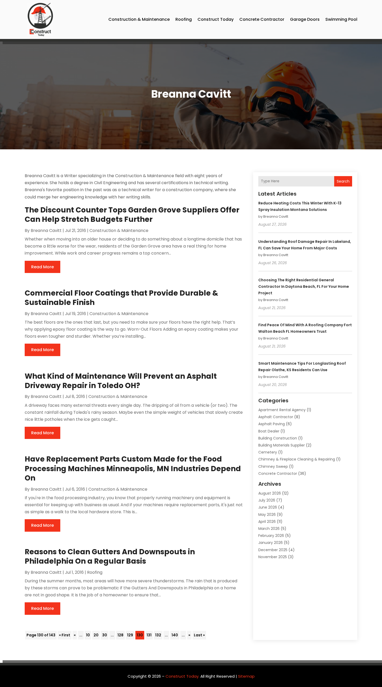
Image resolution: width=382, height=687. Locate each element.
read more (42, 267)
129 (130, 635)
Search (343, 181)
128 (120, 635)
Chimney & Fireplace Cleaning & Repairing (296, 459)
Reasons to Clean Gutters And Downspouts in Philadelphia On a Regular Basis (110, 556)
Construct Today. (182, 676)
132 (158, 635)
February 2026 (271, 535)
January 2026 (270, 542)
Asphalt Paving (271, 423)
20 (96, 635)
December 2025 (272, 549)
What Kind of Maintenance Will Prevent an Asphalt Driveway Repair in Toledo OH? (121, 381)
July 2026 (266, 500)
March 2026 (269, 528)
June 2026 (267, 507)
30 (104, 635)
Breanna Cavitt (46, 231)
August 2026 (269, 493)
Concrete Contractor (261, 19)
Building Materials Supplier (281, 445)
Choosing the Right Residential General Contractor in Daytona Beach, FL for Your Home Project (303, 286)
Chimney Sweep (273, 466)
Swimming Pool (341, 19)
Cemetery (267, 452)
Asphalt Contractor (275, 416)
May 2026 (267, 514)
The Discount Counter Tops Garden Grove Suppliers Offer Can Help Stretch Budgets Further (132, 214)
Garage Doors (305, 19)
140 (175, 635)
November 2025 (272, 556)
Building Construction (277, 438)
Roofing (183, 19)
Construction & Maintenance (139, 19)
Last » (199, 635)
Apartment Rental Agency (282, 409)
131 (149, 635)
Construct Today (215, 19)
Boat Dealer (268, 431)
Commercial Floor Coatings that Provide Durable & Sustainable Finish (121, 298)
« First (64, 635)
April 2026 (267, 521)
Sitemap (246, 676)
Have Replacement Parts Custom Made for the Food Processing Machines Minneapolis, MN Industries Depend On (133, 468)
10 (88, 635)
